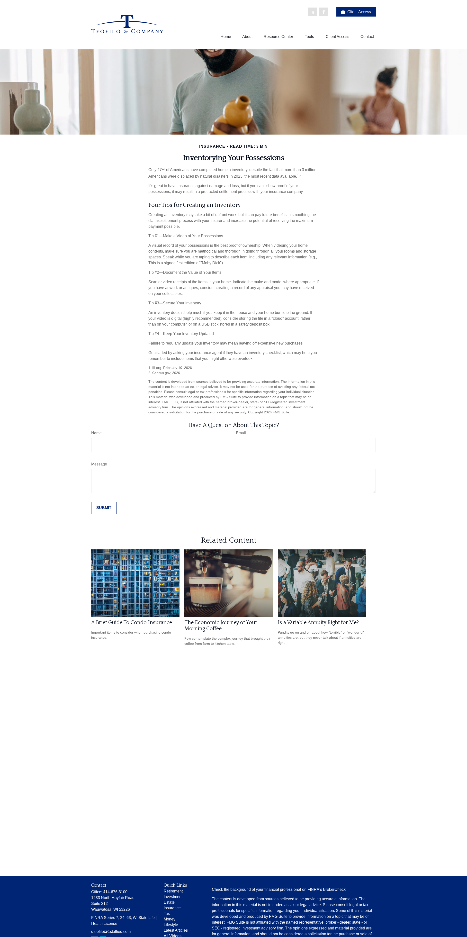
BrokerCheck (334, 889)
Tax (167, 913)
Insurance (172, 908)
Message (99, 464)
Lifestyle (171, 925)
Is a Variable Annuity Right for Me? (318, 622)
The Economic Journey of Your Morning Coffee (220, 625)
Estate (169, 902)
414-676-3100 (115, 892)
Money (169, 919)
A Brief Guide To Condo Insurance (131, 622)
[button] (226, 36)
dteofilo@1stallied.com (111, 931)
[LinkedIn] (312, 12)
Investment (173, 897)
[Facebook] (323, 12)
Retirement (173, 891)
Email (241, 433)
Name (96, 433)
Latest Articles (176, 930)
